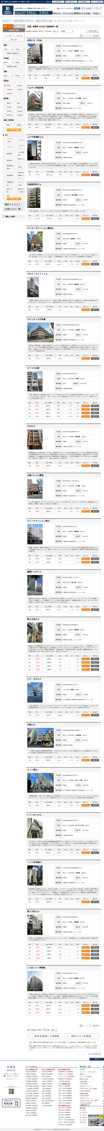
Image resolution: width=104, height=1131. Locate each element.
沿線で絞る (19, 36)
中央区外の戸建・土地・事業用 (89, 1100)
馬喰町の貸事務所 (47, 1084)
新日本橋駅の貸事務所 (32, 1086)
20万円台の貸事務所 (64, 1112)
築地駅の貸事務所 (31, 1110)
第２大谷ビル (34, 619)
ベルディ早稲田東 (35, 88)
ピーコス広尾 (33, 368)
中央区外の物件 (84, 1095)
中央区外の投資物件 (86, 1103)
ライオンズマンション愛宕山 (40, 228)
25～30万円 (83, 1120)
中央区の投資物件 (85, 1091)
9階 (30, 562)
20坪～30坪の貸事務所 (65, 1091)
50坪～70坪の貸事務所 (65, 1098)
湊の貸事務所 (46, 1103)
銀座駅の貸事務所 (31, 1103)
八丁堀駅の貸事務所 (32, 1079)
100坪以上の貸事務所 (64, 1103)
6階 (30, 309)
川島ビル (31, 725)
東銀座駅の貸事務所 (32, 1105)
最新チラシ (83, 1074)
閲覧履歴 (84, 1)
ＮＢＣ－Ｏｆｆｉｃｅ (37, 274)
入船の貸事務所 (46, 1088)
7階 (30, 218)
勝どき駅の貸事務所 (32, 1115)
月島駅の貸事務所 (31, 1113)
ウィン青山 (32, 770)
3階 (30, 175)
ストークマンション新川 (39, 521)
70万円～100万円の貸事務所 (66, 1122)
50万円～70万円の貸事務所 (66, 1120)
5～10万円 (83, 1110)
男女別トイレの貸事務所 (65, 1074)
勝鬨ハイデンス (34, 572)
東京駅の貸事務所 (31, 1071)
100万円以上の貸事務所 (65, 1124)
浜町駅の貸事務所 (31, 1101)
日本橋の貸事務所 (47, 1071)
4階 (29, 413)
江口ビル (31, 426)
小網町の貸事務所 (47, 1081)
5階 (30, 78)
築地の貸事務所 (46, 1098)
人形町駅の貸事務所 (32, 1091)
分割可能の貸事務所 (64, 1081)
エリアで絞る (8, 36)
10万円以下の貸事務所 (65, 1107)
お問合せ (97, 13)
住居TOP (33, 13)
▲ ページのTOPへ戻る (94, 1054)
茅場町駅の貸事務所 (32, 1081)
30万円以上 (83, 1122)
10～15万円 (83, 1112)
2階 (30, 511)
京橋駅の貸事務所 (31, 1074)
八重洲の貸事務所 (47, 1105)
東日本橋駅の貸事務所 (32, 1096)
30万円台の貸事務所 (64, 1115)
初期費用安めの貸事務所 (65, 1071)
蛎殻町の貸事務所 (47, 1074)
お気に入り (86, 78)
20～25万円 (83, 1117)
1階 (29, 127)
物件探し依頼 (84, 1079)
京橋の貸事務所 (46, 1091)
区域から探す (14, 39)
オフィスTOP (21, 13)
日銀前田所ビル (34, 184)
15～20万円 (83, 1115)
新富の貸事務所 (46, 1096)
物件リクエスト (13, 204)
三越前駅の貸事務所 (32, 1084)
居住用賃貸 (20, 26)
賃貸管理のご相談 (78, 13)
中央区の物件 (84, 1084)
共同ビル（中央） (35, 40)
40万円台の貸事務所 (64, 1117)
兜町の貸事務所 (46, 1076)
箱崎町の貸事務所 (47, 1086)
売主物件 (82, 1069)
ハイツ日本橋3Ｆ (34, 862)
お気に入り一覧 (13, 209)
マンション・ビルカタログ (88, 1072)
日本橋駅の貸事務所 (32, 1076)
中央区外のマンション (86, 1098)
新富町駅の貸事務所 (32, 1108)
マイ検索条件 (98, 1)
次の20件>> (96, 36)
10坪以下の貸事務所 (64, 1086)
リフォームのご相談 (68, 13)
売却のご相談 (58, 13)
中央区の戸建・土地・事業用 (88, 1088)
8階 (30, 558)
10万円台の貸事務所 (64, 1110)
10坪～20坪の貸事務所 (65, 1088)
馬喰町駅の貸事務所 (32, 1098)
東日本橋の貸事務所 (48, 1101)
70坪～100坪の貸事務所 (65, 1100)
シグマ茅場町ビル (36, 137)
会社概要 (88, 13)
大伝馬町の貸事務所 (48, 1079)
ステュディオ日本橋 (36, 319)
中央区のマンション (86, 1086)
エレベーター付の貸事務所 (66, 1076)
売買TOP (46, 13)
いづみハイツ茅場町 (36, 968)
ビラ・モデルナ (34, 679)
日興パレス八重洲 (35, 475)
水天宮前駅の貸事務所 (32, 1093)
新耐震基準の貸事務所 (65, 1079)
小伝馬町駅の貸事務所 (32, 1088)
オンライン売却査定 (86, 1076)
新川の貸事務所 (46, 1093)
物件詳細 (95, 78)
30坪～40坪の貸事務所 (65, 1093)
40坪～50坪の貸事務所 (65, 1095)
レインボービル (34, 815)
